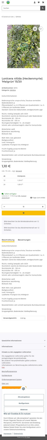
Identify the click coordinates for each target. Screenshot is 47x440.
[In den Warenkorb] (3, 23)
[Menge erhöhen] (42, 206)
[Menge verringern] (4, 206)
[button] (35, 2)
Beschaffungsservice (9, 371)
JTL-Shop (27, 437)
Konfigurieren (24, 403)
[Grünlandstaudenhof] (8, 2)
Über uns (5, 383)
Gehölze (13, 90)
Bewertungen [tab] (24, 240)
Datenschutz (18, 433)
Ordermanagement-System (12, 379)
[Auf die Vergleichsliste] (35, 28)
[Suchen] (42, 8)
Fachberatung (7, 375)
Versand (19, 171)
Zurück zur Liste (8, 17)
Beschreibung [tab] (8, 240)
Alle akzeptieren (24, 397)
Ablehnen (24, 409)
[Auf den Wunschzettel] (40, 28)
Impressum (7, 433)
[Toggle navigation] (3, 1)
